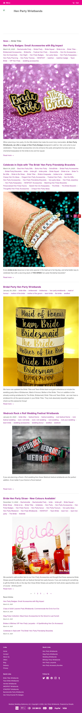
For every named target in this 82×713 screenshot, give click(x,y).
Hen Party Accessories (11, 180)
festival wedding (47, 417)
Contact (5, 654)
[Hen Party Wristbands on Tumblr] (59, 678)
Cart (77, 3)
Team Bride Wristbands (11, 681)
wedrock (57, 422)
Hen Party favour (37, 508)
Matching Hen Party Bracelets (55, 183)
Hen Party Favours (53, 508)
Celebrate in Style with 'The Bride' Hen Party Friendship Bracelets (39, 164)
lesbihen (51, 58)
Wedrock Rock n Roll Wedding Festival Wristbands (31, 413)
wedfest (67, 293)
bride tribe (22, 290)
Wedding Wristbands (50, 657)
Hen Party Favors (22, 508)
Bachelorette (25, 502)
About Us (6, 657)
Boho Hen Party (41, 168)
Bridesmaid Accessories (12, 52)
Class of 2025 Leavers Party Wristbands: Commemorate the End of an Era (31, 608)
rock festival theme (63, 417)
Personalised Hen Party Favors (15, 186)
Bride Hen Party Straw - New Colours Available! (29, 498)
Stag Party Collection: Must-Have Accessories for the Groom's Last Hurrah (31, 616)
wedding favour (38, 422)
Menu (8, 3)
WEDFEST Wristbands (10, 686)
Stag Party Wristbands (50, 654)
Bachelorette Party (24, 49)
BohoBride (53, 168)
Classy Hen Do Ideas (11, 177)
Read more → (8, 155)
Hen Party (49, 505)
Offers (5, 660)
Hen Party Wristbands (29, 511)
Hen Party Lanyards (49, 662)
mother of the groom (34, 293)
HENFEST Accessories (33, 183)
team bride (49, 293)
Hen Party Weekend (10, 511)
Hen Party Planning (10, 58)
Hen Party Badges (37, 55)
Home (5, 651)
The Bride (55, 186)
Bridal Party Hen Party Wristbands (22, 286)
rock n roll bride (23, 420)
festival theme (34, 417)
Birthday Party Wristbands (51, 660)
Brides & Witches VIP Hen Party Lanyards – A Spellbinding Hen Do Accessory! (33, 623)
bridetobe (68, 174)
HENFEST (41, 58)
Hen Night (23, 55)
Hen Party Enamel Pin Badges (13, 695)
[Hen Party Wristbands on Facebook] (47, 678)
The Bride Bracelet (69, 186)
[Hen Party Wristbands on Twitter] (44, 678)
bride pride (43, 171)
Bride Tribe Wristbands (10, 678)
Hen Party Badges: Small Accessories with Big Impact (33, 45)
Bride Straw (7, 505)
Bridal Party (38, 49)
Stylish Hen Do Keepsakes (39, 186)
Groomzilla (54, 52)
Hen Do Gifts (69, 177)
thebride (22, 513)
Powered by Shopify (66, 704)
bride (26, 171)
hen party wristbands (57, 290)
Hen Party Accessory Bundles (53, 665)
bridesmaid (33, 290)
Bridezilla (27, 52)
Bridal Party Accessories (69, 168)
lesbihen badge (62, 58)
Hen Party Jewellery (70, 180)
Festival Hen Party (40, 52)
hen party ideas (52, 55)
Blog (4, 662)
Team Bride (54, 511)
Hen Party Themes (27, 58)
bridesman (43, 290)
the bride (58, 293)
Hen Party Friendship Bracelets (34, 180)
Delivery (6, 665)
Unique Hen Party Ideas (40, 188)
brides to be (57, 174)
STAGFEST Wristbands (11, 689)
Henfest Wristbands (9, 683)
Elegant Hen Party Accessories (33, 177)
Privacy (5, 668)
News (5, 41)
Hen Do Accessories (68, 52)
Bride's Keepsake (44, 174)
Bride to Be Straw (18, 174)
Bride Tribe (71, 49)
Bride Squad (49, 49)
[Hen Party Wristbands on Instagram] (55, 678)
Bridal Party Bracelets (13, 171)
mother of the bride (18, 293)
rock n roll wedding (39, 420)
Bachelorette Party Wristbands (13, 692)
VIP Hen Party (15, 61)
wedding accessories (31, 61)
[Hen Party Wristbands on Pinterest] (51, 678)
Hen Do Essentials (10, 55)
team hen (64, 511)
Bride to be (61, 49)
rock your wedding (68, 420)
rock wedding (53, 420)
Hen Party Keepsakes (68, 55)
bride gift (33, 171)
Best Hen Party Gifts (25, 168)
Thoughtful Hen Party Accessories (16, 188)
